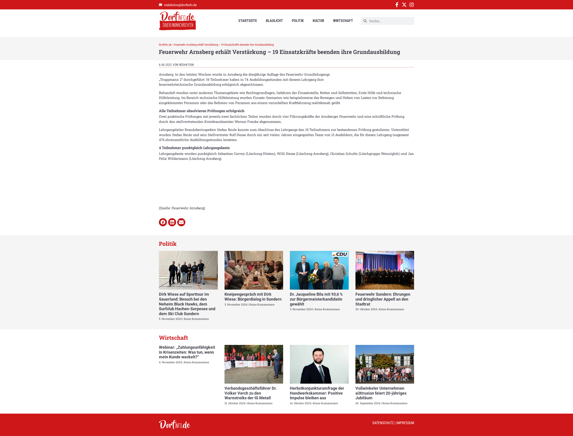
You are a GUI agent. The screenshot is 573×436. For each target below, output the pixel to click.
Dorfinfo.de (165, 44)
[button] (163, 222)
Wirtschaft (343, 21)
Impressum (405, 423)
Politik (298, 21)
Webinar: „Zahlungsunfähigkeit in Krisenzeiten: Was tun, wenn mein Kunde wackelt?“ (187, 352)
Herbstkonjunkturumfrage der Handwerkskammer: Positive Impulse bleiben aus (317, 393)
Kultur (318, 21)
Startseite (247, 21)
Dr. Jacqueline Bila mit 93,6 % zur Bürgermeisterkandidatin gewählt (316, 299)
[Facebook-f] (396, 4)
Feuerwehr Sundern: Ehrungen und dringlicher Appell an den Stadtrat (382, 299)
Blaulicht (274, 21)
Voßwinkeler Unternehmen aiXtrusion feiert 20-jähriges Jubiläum (380, 393)
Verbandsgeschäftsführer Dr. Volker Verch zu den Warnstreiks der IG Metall (250, 393)
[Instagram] (411, 4)
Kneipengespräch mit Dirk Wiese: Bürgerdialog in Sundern (253, 296)
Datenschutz (383, 423)
